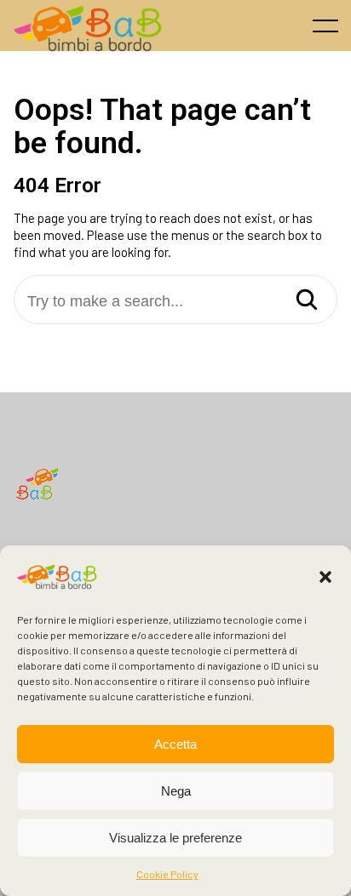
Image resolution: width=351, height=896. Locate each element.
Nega (176, 791)
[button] (325, 576)
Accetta (175, 744)
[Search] (306, 301)
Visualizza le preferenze (175, 837)
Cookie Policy (167, 874)
